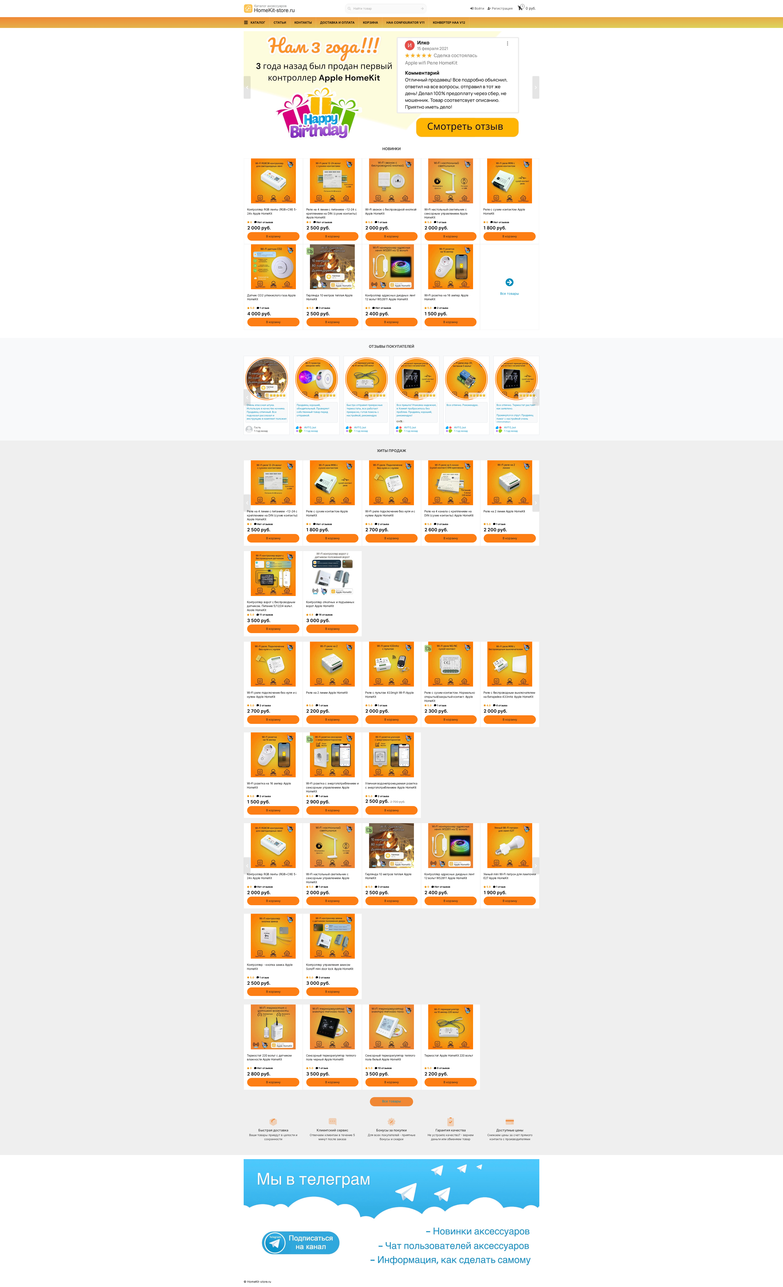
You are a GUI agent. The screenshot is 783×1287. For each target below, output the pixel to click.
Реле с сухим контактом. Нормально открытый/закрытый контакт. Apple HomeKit (449, 696)
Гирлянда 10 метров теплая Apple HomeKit (329, 297)
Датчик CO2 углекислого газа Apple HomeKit (271, 297)
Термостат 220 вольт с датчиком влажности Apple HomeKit (269, 1057)
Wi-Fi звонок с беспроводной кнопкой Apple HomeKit (390, 211)
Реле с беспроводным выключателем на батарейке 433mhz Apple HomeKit (509, 694)
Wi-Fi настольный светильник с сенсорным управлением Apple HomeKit (446, 213)
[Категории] (245, 23)
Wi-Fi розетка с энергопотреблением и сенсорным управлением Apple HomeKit (332, 787)
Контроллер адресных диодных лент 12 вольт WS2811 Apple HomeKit (390, 297)
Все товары (391, 1101)
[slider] (277, 395)
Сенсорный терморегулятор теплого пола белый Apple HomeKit (390, 1057)
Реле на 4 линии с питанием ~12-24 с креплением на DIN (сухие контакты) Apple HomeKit (331, 213)
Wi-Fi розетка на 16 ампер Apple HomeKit (446, 297)
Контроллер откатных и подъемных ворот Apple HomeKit (330, 604)
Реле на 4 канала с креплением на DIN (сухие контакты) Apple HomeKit (448, 513)
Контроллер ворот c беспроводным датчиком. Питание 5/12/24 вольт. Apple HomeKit (271, 605)
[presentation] (247, 87)
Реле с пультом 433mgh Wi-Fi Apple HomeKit (389, 694)
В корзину (273, 236)
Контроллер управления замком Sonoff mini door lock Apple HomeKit (329, 966)
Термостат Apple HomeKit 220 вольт (448, 1055)
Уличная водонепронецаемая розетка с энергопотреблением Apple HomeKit (391, 785)
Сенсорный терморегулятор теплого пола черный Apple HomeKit (331, 1057)
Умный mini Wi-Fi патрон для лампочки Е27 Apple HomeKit (509, 876)
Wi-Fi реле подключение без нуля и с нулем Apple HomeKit (390, 513)
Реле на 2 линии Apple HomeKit (504, 511)
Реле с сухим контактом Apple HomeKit (504, 211)
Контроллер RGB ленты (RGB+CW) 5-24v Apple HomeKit (272, 211)
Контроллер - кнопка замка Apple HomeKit (270, 966)
